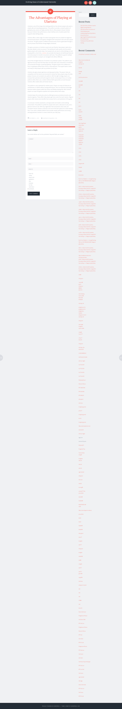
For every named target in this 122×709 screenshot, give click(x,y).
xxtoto (80, 156)
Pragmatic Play (82, 449)
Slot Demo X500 (82, 619)
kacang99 (81, 487)
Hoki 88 (80, 67)
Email (30, 164)
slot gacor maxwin (82, 585)
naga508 (80, 577)
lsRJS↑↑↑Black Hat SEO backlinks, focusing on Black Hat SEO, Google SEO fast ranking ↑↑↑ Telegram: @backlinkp (87, 188)
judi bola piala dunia (83, 77)
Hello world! (93, 54)
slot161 (80, 483)
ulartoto (44, 53)
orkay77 (80, 338)
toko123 (80, 608)
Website (31, 169)
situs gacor (81, 399)
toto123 (80, 339)
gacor (80, 106)
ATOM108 (81, 299)
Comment (31, 140)
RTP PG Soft (81, 642)
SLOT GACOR (81, 364)
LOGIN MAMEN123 (82, 353)
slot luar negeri (82, 361)
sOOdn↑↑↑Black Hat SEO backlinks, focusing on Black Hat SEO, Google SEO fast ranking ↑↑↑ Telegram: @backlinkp (87, 196)
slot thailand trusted (83, 357)
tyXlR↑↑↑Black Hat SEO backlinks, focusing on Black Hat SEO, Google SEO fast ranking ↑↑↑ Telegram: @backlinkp (87, 226)
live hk (80, 418)
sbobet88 (81, 81)
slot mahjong (81, 294)
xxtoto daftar (81, 129)
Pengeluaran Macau (83, 615)
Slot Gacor (81, 654)
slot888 (80, 171)
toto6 (80, 518)
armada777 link (82, 491)
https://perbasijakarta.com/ (84, 426)
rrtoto (80, 148)
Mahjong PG (81, 445)
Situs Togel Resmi (82, 123)
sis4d (80, 73)
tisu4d (80, 110)
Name (30, 158)
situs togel (81, 324)
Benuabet (81, 297)
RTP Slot (80, 635)
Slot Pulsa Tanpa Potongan (84, 661)
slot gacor (81, 286)
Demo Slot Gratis (82, 684)
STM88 (80, 600)
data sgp (80, 681)
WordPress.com (75, 706)
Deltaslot (80, 140)
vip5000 (80, 144)
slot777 (80, 544)
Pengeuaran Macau (83, 646)
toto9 (80, 522)
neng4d (80, 117)
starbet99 (81, 497)
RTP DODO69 (81, 391)
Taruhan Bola (82, 453)
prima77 (80, 410)
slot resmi (81, 658)
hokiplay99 (81, 134)
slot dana (81, 403)
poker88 (80, 119)
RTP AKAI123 (81, 395)
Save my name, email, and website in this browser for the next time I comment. (31, 181)
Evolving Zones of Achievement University (41, 2)
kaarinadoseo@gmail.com (50, 118)
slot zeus (80, 479)
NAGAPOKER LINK (82, 504)
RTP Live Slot (81, 669)
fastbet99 (81, 525)
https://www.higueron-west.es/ (85, 510)
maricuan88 (81, 295)
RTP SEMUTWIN (82, 387)
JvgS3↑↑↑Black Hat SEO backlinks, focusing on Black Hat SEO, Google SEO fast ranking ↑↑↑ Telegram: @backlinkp (87, 203)
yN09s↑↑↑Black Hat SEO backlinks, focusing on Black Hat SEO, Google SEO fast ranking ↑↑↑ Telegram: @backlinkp (87, 211)
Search (80, 12)
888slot (80, 288)
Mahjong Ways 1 (82, 380)
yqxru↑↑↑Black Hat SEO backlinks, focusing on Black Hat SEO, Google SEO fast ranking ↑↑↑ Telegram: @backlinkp (87, 219)
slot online (81, 638)
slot (79, 87)
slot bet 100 (81, 349)
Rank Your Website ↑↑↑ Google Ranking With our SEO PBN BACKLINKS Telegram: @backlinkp (87, 180)
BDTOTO (80, 290)
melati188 (81, 556)
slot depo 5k (81, 64)
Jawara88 (81, 282)
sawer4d (80, 111)
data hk (80, 460)
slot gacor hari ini (82, 315)
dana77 (80, 537)
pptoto (80, 127)
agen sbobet (81, 472)
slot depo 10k (81, 347)
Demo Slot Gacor (82, 612)
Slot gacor (81, 278)
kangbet (80, 541)
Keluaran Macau (82, 384)
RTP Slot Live (81, 623)
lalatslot (80, 313)
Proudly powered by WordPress (51, 706)
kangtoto (81, 62)
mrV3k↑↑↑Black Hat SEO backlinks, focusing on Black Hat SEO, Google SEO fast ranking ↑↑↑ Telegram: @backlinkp (87, 234)
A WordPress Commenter (84, 54)
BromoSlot (81, 175)
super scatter (81, 328)
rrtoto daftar (81, 125)
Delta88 (80, 71)
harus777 (81, 334)
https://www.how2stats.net (84, 60)
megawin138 (81, 163)
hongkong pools (82, 407)
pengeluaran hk (82, 307)
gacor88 (80, 573)
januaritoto (81, 493)
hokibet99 (81, 500)
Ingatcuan (81, 131)
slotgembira (81, 311)
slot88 (80, 274)
